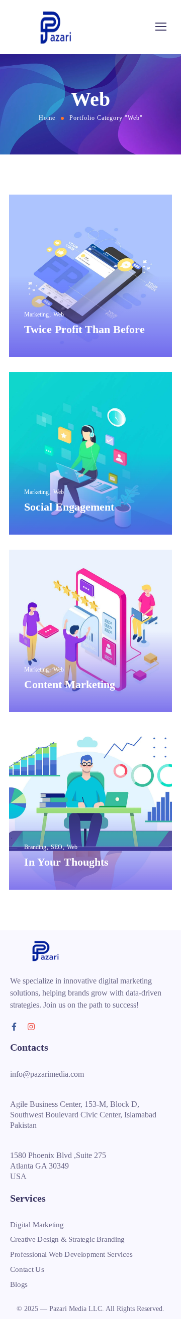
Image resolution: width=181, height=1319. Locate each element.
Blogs (19, 1284)
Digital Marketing (36, 1225)
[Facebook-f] (14, 1027)
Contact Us (27, 1269)
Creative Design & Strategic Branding (67, 1239)
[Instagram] (31, 1027)
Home (47, 117)
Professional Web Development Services (71, 1254)
